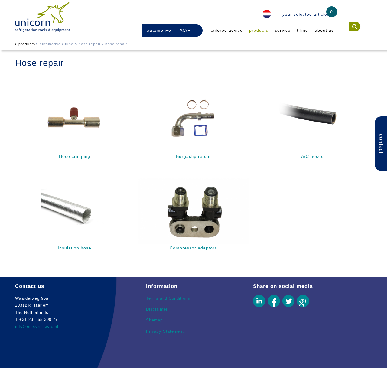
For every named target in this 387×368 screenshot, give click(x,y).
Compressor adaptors (193, 248)
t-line (302, 30)
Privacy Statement (165, 331)
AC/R (185, 30)
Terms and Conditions (168, 298)
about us (324, 30)
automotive (159, 30)
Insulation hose (74, 248)
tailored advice (226, 30)
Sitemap (154, 320)
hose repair (116, 44)
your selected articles (306, 14)
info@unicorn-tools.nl (36, 326)
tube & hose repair (83, 44)
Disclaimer (156, 309)
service (283, 30)
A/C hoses (312, 156)
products (258, 30)
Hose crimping (74, 156)
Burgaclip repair (193, 156)
